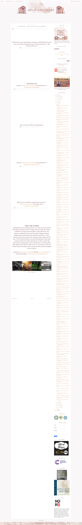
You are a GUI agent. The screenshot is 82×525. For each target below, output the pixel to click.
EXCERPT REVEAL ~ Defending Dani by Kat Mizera (62, 173)
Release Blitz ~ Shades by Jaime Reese (62, 358)
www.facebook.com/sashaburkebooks (37, 254)
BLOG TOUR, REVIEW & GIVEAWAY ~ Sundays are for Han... (62, 165)
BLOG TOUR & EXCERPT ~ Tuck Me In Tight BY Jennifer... (62, 153)
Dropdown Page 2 (9, 1)
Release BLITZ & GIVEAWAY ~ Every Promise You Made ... (62, 297)
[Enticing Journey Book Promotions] (62, 475)
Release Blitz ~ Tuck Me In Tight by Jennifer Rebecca (63, 240)
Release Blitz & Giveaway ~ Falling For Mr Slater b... (62, 372)
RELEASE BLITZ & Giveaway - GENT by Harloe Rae (62, 163)
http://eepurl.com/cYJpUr (27, 252)
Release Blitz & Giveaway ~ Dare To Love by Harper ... (63, 212)
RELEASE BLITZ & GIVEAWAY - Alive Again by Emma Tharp (62, 284)
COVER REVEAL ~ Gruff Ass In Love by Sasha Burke (62, 301)
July (57, 101)
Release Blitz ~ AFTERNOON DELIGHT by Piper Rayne (63, 106)
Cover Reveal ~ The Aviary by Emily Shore (62, 395)
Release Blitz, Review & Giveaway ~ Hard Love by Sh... (62, 400)
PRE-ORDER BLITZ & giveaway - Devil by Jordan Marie (62, 375)
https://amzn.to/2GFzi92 (29, 163)
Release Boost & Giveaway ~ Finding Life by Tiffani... (63, 386)
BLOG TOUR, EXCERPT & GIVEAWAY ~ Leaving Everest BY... (62, 250)
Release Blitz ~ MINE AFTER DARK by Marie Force (62, 237)
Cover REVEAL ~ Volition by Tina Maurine (63, 362)
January (58, 407)
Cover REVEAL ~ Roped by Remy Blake (62, 298)
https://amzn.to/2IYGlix (29, 85)
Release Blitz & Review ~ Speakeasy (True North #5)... (62, 188)
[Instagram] (60, 54)
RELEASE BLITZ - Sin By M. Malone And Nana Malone (62, 198)
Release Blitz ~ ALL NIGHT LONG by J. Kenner (62, 190)
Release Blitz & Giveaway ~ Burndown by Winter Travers (62, 220)
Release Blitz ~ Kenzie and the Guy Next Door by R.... (62, 205)
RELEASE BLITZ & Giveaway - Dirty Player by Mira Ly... (63, 193)
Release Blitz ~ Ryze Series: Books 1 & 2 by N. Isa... (62, 369)
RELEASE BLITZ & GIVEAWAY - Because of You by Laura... (62, 281)
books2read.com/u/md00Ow (31, 87)
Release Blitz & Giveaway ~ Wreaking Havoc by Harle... (62, 175)
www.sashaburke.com (45, 252)
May (57, 104)
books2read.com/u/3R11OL (31, 164)
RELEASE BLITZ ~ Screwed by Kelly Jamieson (61, 242)
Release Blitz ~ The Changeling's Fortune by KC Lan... (62, 312)
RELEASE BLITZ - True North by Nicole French (62, 127)
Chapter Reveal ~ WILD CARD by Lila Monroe (62, 272)
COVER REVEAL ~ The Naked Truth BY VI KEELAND (62, 143)
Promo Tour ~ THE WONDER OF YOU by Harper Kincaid (62, 235)
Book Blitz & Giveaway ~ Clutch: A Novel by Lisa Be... (63, 308)
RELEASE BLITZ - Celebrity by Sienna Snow (62, 324)
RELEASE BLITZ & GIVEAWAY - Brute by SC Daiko (62, 334)
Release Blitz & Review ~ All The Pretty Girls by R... (63, 151)
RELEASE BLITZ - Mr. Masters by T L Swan (62, 252)
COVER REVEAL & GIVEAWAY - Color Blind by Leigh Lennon (62, 132)
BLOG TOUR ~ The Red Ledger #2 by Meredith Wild (62, 146)
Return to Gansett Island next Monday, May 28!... (62, 277)
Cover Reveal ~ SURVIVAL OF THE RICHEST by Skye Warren (61, 322)
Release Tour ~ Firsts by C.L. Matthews (62, 310)
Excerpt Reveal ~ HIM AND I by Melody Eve (63, 117)
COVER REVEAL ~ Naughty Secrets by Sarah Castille (62, 361)
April (57, 402)
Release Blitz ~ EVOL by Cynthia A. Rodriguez (61, 357)
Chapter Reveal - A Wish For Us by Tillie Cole (62, 148)
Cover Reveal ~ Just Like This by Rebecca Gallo (62, 384)
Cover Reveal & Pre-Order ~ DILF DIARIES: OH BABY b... (61, 111)
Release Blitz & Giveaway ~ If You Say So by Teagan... (63, 347)
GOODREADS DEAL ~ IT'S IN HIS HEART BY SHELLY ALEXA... (61, 245)
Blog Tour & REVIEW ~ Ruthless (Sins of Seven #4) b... (62, 207)
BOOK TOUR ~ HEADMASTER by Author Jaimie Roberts (62, 257)
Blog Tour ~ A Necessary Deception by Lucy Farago (63, 215)
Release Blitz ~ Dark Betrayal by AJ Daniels (62, 285)
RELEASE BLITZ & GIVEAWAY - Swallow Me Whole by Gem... (62, 279)
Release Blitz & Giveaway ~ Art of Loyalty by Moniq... (63, 352)
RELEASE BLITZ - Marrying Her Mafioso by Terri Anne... (62, 195)
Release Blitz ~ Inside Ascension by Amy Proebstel (62, 185)
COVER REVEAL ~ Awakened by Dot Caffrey (62, 317)
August (58, 99)
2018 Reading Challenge (61, 67)
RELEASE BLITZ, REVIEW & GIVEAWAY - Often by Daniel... (63, 122)
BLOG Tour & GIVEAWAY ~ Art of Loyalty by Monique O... (62, 222)
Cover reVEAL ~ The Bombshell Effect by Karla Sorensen (62, 116)
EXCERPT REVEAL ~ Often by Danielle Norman (62, 349)
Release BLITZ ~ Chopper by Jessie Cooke (62, 177)
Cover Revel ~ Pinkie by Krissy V (61, 342)
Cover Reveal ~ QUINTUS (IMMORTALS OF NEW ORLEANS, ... (62, 354)
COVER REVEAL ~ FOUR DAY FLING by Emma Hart (62, 319)
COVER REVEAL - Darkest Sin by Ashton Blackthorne (62, 233)
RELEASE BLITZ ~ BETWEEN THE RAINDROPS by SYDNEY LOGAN (62, 267)
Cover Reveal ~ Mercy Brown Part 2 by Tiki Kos (63, 389)
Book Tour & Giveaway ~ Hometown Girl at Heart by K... (63, 314)
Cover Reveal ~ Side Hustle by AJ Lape (62, 178)
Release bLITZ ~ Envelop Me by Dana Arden (63, 133)
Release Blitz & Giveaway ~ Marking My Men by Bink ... (62, 303)
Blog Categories (19, 1)
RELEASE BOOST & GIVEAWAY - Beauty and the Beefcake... (62, 332)
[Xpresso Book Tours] (62, 487)
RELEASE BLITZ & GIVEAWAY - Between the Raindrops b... (62, 262)
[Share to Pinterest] (31, 257)
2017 (56, 409)
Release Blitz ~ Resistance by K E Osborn (62, 340)
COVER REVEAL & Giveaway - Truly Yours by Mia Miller (63, 158)
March (57, 404)
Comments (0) (45, 257)
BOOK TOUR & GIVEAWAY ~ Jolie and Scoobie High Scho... (62, 247)
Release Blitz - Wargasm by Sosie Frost (62, 230)
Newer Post (14, 298)
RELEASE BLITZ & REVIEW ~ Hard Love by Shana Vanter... (62, 365)
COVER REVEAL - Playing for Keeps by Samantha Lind (62, 327)
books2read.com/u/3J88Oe (32, 206)
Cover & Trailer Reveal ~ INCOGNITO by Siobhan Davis (62, 113)
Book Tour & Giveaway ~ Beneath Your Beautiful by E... (62, 181)
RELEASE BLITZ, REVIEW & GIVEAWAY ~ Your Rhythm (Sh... (63, 344)
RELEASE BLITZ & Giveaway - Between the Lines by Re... (63, 381)
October (58, 96)
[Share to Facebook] (30, 257)
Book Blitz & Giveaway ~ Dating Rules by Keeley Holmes (62, 229)
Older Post (49, 298)
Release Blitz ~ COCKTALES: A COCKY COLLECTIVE (62, 255)
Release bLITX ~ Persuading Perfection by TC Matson (62, 306)
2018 (56, 94)
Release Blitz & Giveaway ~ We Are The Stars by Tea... (62, 269)
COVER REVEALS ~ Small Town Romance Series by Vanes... (63, 168)
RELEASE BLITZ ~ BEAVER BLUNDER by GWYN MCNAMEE (63, 138)
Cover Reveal (20, 257)
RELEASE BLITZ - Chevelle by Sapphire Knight (62, 200)
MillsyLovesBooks (33, 523)
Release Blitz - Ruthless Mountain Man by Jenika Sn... (62, 337)
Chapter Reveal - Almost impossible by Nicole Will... (62, 377)
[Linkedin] (68, 54)
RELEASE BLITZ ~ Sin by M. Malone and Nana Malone (62, 210)
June (57, 102)
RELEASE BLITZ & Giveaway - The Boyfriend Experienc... (61, 160)
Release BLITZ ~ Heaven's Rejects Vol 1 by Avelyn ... (62, 264)
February (58, 405)
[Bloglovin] (64, 54)
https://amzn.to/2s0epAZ (26, 204)
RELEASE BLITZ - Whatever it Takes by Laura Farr (62, 329)
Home (2, 1)
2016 (56, 410)
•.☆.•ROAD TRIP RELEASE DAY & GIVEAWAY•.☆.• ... (61, 394)
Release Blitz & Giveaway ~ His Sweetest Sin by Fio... (63, 226)
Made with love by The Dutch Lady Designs (46, 523)
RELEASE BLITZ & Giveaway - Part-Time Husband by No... (62, 156)
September (58, 97)
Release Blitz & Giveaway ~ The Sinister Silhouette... (62, 289)
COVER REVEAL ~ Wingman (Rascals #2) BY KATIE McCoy (62, 294)
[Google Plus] (62, 54)
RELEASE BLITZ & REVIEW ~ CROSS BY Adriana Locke (63, 292)
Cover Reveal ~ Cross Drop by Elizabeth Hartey (62, 391)
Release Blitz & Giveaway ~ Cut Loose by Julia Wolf (62, 136)
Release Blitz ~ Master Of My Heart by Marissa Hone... (62, 217)
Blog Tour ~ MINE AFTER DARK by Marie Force (62, 129)
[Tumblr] (66, 54)
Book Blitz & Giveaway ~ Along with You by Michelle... (63, 183)
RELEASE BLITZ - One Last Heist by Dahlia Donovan (63, 259)
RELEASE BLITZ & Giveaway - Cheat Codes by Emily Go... (62, 125)
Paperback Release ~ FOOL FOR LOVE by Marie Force (62, 203)
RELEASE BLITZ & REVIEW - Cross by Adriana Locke (62, 274)
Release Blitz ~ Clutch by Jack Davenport (62, 224)
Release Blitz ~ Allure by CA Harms (61, 366)
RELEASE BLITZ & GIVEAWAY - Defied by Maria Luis (62, 120)
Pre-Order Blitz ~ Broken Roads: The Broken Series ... (61, 339)
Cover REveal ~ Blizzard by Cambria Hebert (63, 287)
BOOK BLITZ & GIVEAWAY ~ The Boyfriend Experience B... (61, 170)
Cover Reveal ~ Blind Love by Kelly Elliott (62, 370)
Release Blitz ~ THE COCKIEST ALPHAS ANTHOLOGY (62, 398)
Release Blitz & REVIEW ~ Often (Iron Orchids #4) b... (62, 141)
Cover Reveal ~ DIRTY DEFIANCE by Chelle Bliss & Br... (62, 108)
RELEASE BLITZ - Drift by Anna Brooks (62, 379)
